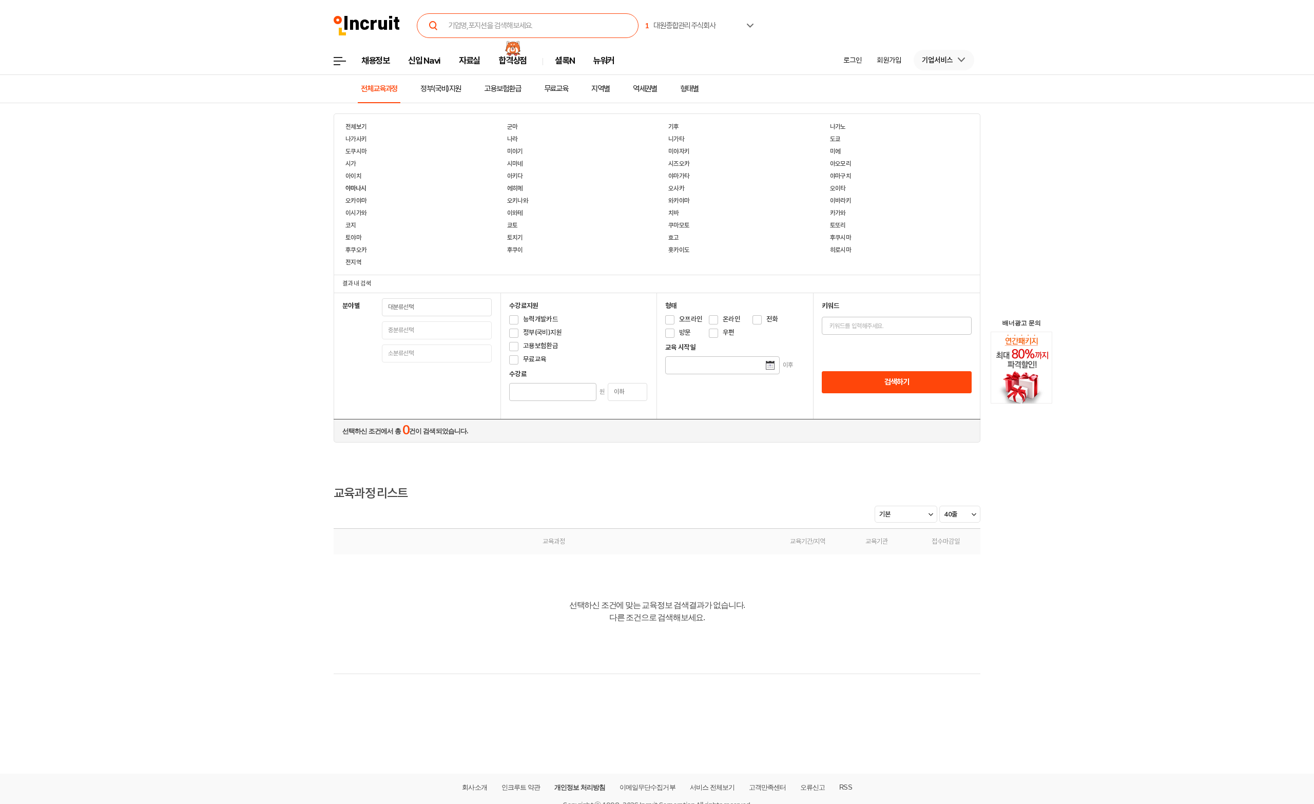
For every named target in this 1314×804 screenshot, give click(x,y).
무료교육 (556, 89)
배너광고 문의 (1021, 323)
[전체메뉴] (347, 64)
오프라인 (690, 319)
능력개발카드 (540, 319)
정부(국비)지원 (440, 89)
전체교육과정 (379, 89)
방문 (685, 332)
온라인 (731, 319)
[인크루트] (367, 26)
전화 (772, 319)
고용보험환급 (502, 89)
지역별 (600, 89)
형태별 (689, 89)
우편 (729, 332)
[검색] (433, 25)
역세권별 (645, 89)
